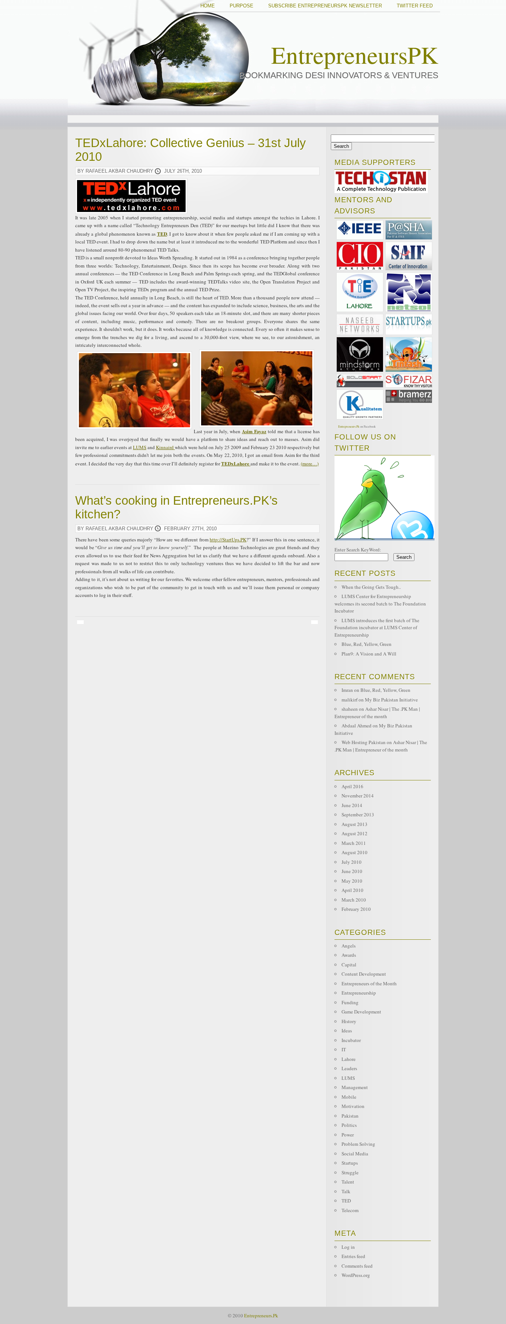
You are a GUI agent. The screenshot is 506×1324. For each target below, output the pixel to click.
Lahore (349, 1059)
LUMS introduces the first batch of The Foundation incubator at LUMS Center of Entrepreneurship (376, 627)
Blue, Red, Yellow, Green (367, 644)
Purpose (241, 6)
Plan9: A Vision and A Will (369, 653)
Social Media (355, 1153)
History (349, 1021)
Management (355, 1087)
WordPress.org (356, 1275)
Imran (347, 690)
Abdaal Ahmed (357, 725)
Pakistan (350, 1115)
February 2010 (356, 909)
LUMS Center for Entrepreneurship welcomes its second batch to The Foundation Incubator (380, 603)
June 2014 (352, 805)
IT (344, 1049)
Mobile (349, 1097)
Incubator (351, 1040)
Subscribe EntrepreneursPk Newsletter (325, 6)
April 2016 (352, 786)
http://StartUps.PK (228, 539)
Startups (350, 1162)
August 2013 (354, 824)
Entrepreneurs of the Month (369, 983)
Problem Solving (358, 1144)
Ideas (347, 1030)
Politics (349, 1125)
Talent (348, 1181)
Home (207, 6)
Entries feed (353, 1256)
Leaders (349, 1068)
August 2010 (354, 852)
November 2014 (358, 795)
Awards (349, 955)
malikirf (349, 699)
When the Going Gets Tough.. (371, 587)
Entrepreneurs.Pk (348, 426)
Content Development (364, 973)
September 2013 (358, 814)
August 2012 (354, 833)
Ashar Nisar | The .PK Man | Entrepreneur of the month (377, 713)
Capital (349, 964)
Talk (346, 1191)
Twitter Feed (415, 6)
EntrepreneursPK (354, 54)
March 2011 (354, 843)
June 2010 (352, 871)
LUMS (139, 447)
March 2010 (354, 899)
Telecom (350, 1210)
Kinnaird (165, 447)
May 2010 (352, 880)
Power (348, 1134)
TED (346, 1200)
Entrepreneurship (359, 992)
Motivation (353, 1106)
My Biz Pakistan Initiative (391, 699)
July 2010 (352, 862)
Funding (350, 1002)
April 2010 (352, 890)
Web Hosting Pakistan (364, 742)
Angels (349, 945)
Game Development (361, 1011)
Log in (348, 1247)
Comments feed (357, 1265)
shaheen (350, 709)
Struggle (350, 1172)
